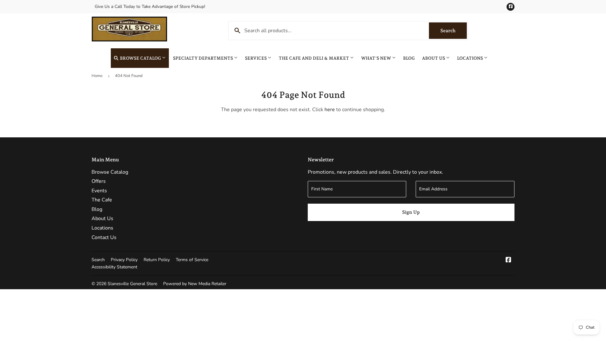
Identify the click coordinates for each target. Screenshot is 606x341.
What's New (376, 58)
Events (99, 190)
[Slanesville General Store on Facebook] (508, 260)
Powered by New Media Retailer (194, 284)
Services (256, 58)
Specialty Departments (203, 58)
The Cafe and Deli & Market (314, 58)
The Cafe (102, 199)
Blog (409, 58)
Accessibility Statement (114, 267)
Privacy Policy (124, 260)
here (329, 109)
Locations (470, 58)
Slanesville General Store (132, 284)
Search (453, 30)
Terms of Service (192, 260)
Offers (99, 181)
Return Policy (157, 260)
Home (97, 76)
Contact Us (104, 237)
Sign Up (411, 212)
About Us (434, 58)
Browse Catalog (140, 58)
